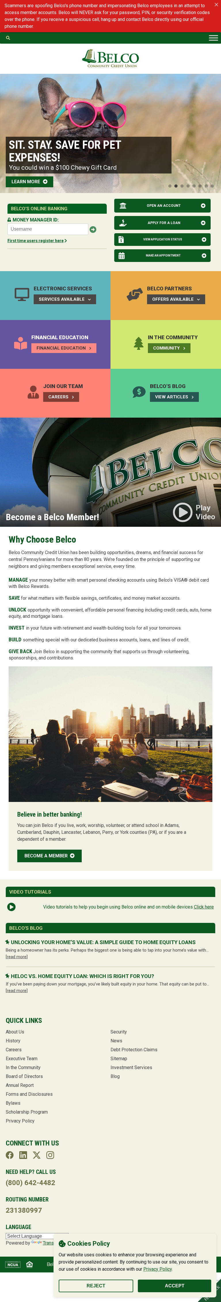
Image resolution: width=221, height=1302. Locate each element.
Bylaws (13, 1103)
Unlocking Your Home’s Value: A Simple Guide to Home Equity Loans (103, 942)
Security (118, 1032)
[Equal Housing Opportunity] (29, 1264)
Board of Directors (24, 1076)
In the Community (23, 1067)
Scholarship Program (27, 1112)
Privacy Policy (157, 1269)
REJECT (96, 1285)
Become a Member (46, 856)
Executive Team (21, 1058)
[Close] (216, 4)
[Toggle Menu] (213, 38)
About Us (15, 1032)
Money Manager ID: (36, 220)
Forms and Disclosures (29, 1094)
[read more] (17, 956)
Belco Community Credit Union (110, 58)
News (116, 1040)
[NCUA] (12, 1264)
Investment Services (131, 1067)
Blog (115, 1076)
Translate (52, 1243)
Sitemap (118, 1058)
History (13, 1040)
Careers (14, 1049)
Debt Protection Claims (133, 1049)
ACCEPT (174, 1285)
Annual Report (20, 1085)
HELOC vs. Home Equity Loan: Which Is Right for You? (82, 976)
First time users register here (35, 241)
